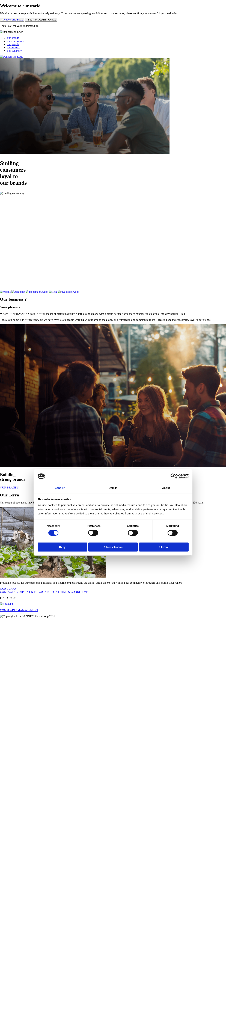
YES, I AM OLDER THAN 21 (41, 19)
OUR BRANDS (9, 487)
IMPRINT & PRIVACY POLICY (38, 591)
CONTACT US (9, 591)
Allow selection (113, 547)
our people (13, 44)
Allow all (164, 547)
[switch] (93, 533)
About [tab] (166, 487)
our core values (15, 41)
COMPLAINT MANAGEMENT (19, 610)
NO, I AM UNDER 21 (12, 19)
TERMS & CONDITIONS (73, 591)
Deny (62, 547)
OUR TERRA (8, 588)
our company (14, 50)
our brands (13, 37)
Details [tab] (113, 487)
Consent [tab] (60, 487)
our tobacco (13, 47)
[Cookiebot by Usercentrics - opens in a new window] (173, 476)
